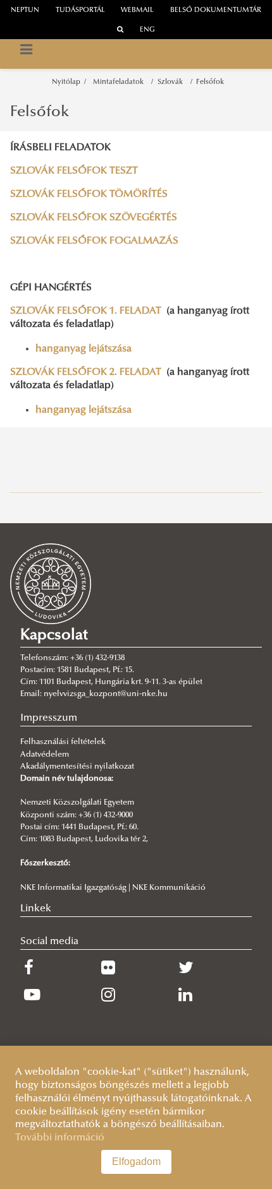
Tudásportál (80, 10)
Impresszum (48, 718)
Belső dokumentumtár (215, 10)
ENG (147, 30)
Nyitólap (66, 82)
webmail (137, 10)
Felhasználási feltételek (63, 742)
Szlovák (172, 82)
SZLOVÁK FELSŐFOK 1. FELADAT (85, 311)
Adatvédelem (44, 755)
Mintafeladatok (120, 82)
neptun (25, 10)
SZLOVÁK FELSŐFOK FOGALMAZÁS (94, 241)
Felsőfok (210, 82)
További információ (59, 1138)
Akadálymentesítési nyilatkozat (77, 767)
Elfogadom (136, 1161)
